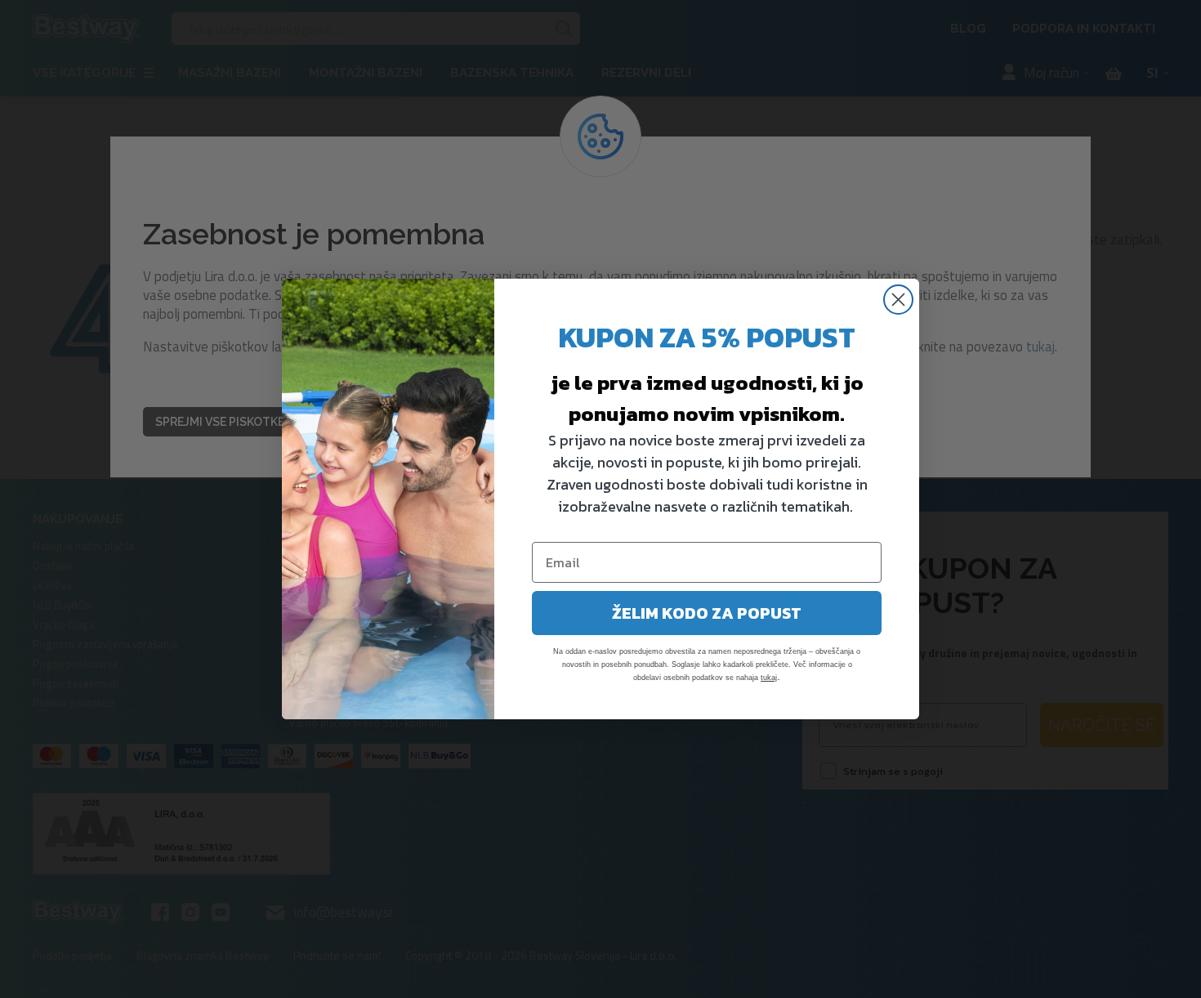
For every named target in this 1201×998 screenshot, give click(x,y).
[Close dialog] (898, 299)
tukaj (769, 678)
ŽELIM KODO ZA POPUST (706, 613)
